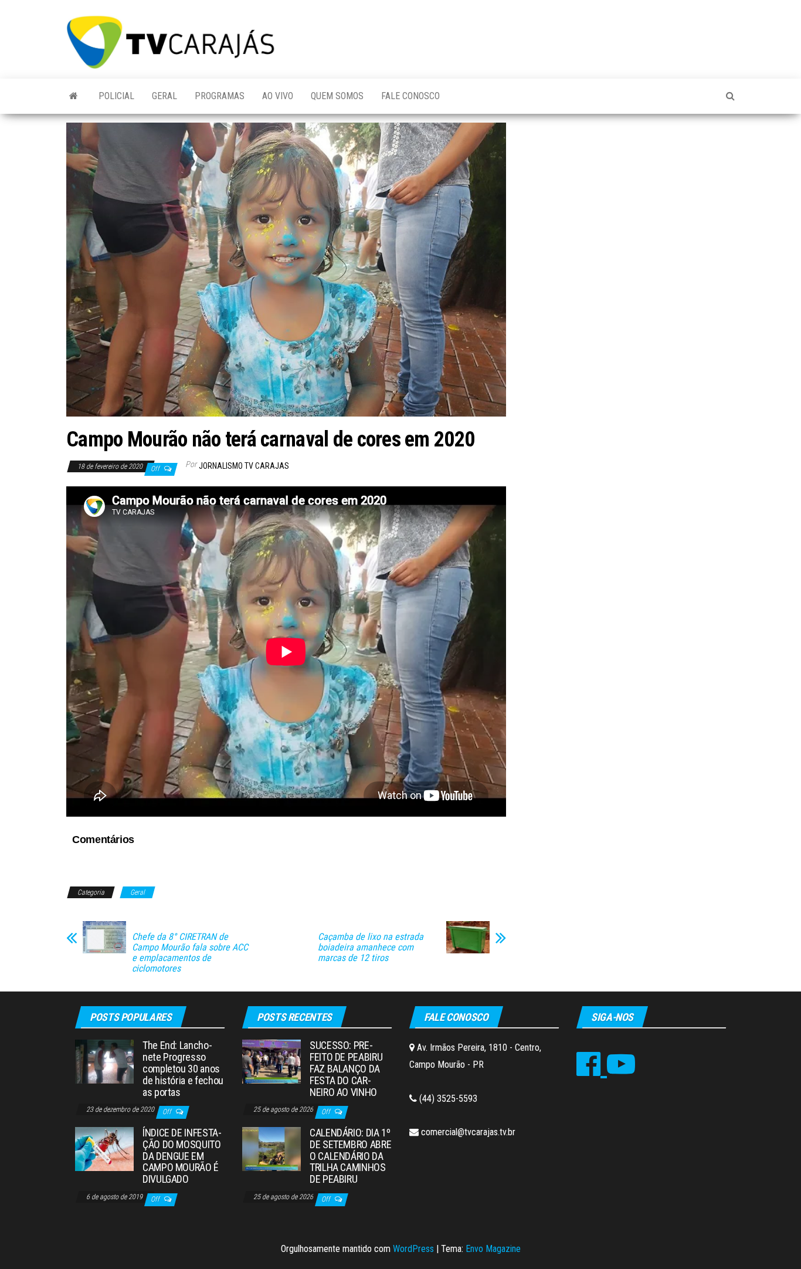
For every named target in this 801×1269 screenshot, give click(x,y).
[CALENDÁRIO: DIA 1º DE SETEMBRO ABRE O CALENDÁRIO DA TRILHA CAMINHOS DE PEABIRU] (271, 1148)
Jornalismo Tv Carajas (244, 466)
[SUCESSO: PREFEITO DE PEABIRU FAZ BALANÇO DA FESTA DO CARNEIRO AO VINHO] (271, 1061)
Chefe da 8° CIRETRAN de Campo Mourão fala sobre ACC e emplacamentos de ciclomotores (190, 953)
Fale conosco (410, 95)
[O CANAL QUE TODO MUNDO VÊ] (73, 96)
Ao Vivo (277, 95)
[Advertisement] (629, 210)
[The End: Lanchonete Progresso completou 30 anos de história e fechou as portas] (104, 1061)
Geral (164, 95)
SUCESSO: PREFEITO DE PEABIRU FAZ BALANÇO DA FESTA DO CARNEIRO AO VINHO (346, 1068)
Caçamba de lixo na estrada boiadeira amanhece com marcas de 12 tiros (370, 947)
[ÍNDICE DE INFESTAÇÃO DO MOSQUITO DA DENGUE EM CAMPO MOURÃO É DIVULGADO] (104, 1148)
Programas (220, 95)
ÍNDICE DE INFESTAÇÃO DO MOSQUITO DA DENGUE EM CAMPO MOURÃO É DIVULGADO (182, 1155)
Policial (116, 95)
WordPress (413, 1248)
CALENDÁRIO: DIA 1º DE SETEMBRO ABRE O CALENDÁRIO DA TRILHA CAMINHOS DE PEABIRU (350, 1155)
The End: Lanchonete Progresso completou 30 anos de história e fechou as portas (182, 1068)
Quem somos (337, 95)
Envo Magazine (493, 1248)
